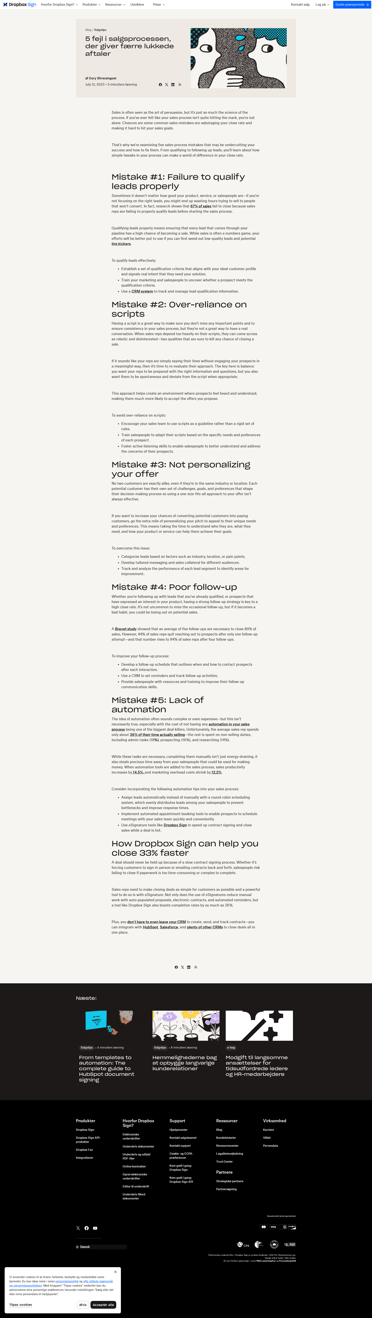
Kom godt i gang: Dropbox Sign (181, 1168)
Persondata (270, 1146)
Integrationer (84, 1158)
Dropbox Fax (84, 1150)
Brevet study (126, 629)
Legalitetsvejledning (229, 1153)
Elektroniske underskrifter (131, 1136)
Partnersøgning (226, 1189)
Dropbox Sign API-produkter (88, 1140)
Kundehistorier (226, 1138)
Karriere (268, 1130)
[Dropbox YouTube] (95, 1228)
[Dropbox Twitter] (78, 1228)
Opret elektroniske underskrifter (135, 1176)
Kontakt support (180, 1146)
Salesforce (169, 927)
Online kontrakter (134, 1166)
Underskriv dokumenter (138, 1146)
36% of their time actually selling (157, 735)
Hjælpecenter (179, 1130)
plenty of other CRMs (205, 927)
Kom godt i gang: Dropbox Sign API (181, 1180)
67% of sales (200, 206)
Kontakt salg (300, 4)
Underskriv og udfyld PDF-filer (136, 1156)
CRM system (142, 291)
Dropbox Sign (175, 825)
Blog (88, 30)
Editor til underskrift (136, 1186)
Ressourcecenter (227, 1146)
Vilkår (267, 1138)
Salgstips (100, 30)
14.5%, (138, 772)
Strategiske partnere (229, 1181)
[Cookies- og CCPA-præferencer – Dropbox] (63, 1290)
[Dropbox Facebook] (86, 1228)
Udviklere (137, 4)
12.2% (216, 772)
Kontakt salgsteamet (183, 1138)
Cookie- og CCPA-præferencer (181, 1155)
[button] (59, 4)
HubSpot (150, 927)
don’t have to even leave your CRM (156, 922)
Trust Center (224, 1161)
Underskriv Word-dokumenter (134, 1196)
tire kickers (121, 244)
